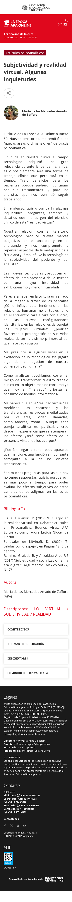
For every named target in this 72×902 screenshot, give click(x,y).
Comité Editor (18, 629)
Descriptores (17, 658)
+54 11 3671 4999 (17, 812)
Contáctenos (11, 818)
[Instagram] (18, 825)
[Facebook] (5, 825)
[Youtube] (24, 825)
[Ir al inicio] (17, 23)
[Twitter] (11, 825)
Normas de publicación (25, 644)
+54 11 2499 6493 (30, 805)
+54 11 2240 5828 (17, 802)
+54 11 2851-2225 (30, 795)
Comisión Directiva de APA (27, 673)
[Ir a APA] (36, 7)
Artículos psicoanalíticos (25, 53)
